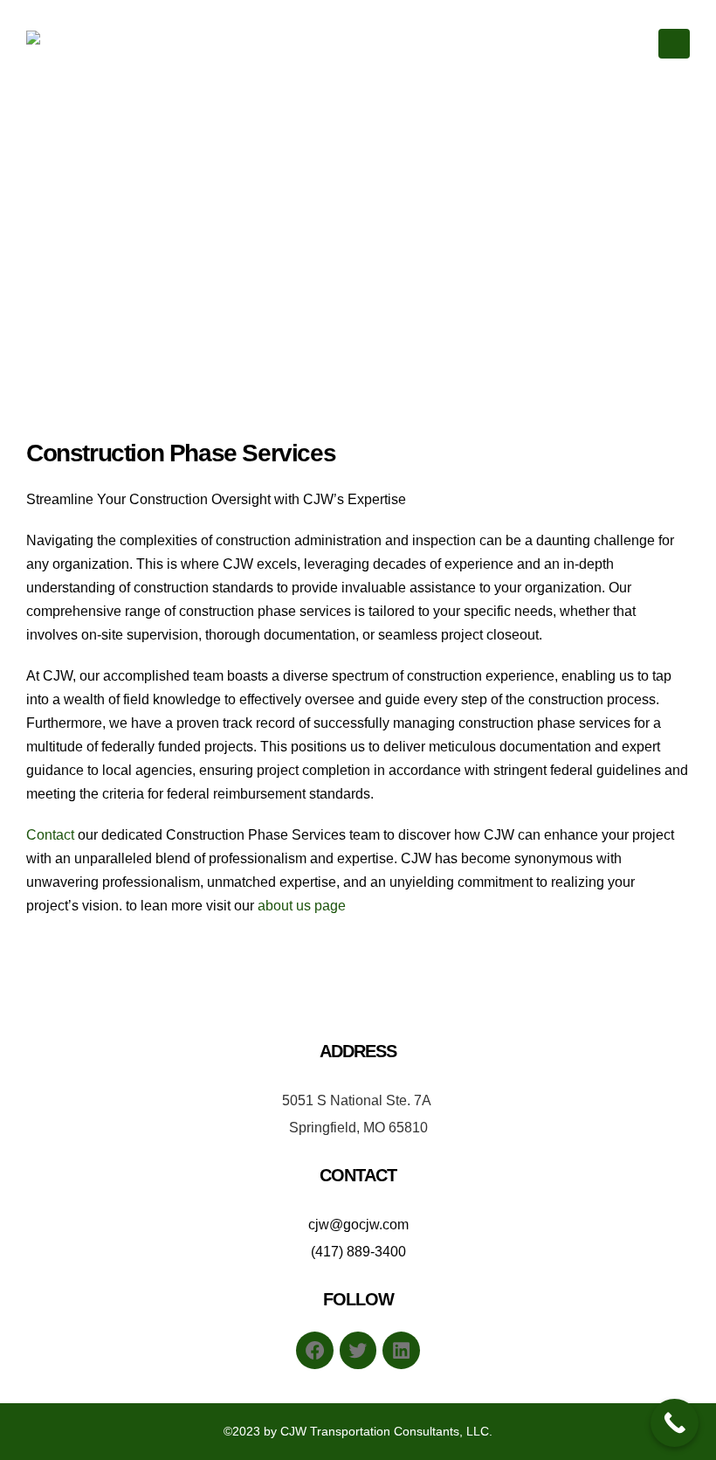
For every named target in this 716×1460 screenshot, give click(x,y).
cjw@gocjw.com (358, 1224)
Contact (50, 834)
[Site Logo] (74, 44)
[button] (674, 44)
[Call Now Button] (675, 1423)
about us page (302, 905)
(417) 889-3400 (358, 1251)
